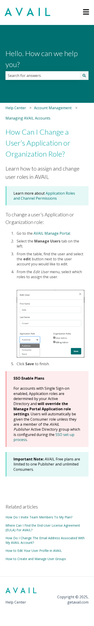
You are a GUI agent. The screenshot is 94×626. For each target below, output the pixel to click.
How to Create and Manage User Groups (35, 559)
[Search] (84, 75)
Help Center (15, 107)
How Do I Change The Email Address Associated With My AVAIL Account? (45, 540)
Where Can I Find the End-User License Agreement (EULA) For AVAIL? (42, 527)
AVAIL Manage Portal (52, 233)
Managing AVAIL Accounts (27, 118)
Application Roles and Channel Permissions (44, 196)
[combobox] (42, 75)
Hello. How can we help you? (41, 59)
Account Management (53, 107)
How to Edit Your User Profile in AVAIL (33, 550)
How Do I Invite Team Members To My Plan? (38, 517)
